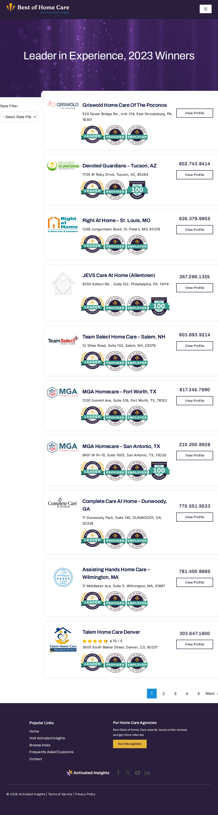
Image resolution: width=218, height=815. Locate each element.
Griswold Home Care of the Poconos (124, 105)
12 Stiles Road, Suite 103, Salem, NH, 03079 (119, 345)
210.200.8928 (194, 444)
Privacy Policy (85, 794)
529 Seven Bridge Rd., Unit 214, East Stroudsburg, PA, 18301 (127, 117)
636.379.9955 (194, 218)
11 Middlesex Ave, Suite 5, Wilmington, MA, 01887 (123, 586)
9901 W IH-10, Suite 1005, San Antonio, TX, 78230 (124, 455)
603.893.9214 (194, 334)
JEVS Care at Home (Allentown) (118, 275)
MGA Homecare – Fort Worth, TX (119, 391)
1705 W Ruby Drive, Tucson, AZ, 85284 (115, 174)
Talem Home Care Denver (111, 632)
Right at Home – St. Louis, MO (116, 220)
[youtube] (137, 772)
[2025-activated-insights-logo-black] (88, 771)
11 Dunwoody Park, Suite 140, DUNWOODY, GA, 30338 (122, 520)
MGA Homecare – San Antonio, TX (121, 446)
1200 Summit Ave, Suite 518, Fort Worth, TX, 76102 (124, 400)
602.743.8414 (194, 163)
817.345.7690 (194, 389)
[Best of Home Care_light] (37, 5)
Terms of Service (60, 794)
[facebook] (118, 772)
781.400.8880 (194, 571)
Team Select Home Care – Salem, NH (123, 337)
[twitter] (128, 772)
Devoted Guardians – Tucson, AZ (119, 165)
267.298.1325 (194, 276)
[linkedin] (147, 772)
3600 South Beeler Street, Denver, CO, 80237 (120, 647)
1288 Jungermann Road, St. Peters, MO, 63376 (121, 229)
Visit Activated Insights (54, 12)
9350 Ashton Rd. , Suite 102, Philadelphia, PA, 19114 (125, 284)
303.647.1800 (194, 633)
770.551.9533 (194, 506)
